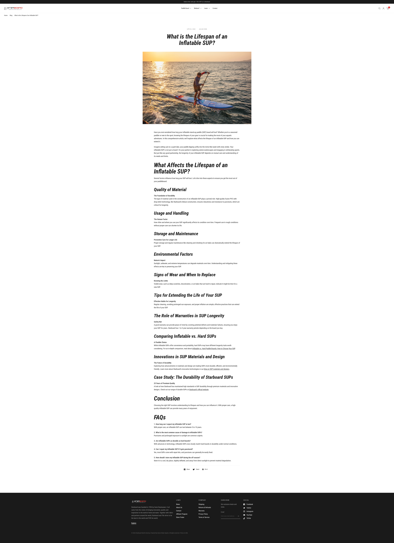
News (178, 504)
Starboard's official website (198, 389)
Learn (206, 8)
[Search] (379, 8)
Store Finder (180, 517)
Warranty (201, 511)
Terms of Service (204, 517)
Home (6, 15)
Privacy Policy (203, 514)
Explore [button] (133, 523)
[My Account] (383, 8)
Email (222, 512)
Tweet (197, 469)
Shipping (201, 504)
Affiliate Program (181, 514)
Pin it (206, 469)
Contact (215, 8)
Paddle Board (185, 8)
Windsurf (196, 8)
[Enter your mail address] (238, 516)
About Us (179, 507)
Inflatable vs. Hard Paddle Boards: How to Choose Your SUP (213, 348)
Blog (11, 15)
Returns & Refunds (205, 507)
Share (188, 469)
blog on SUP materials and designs (216, 369)
